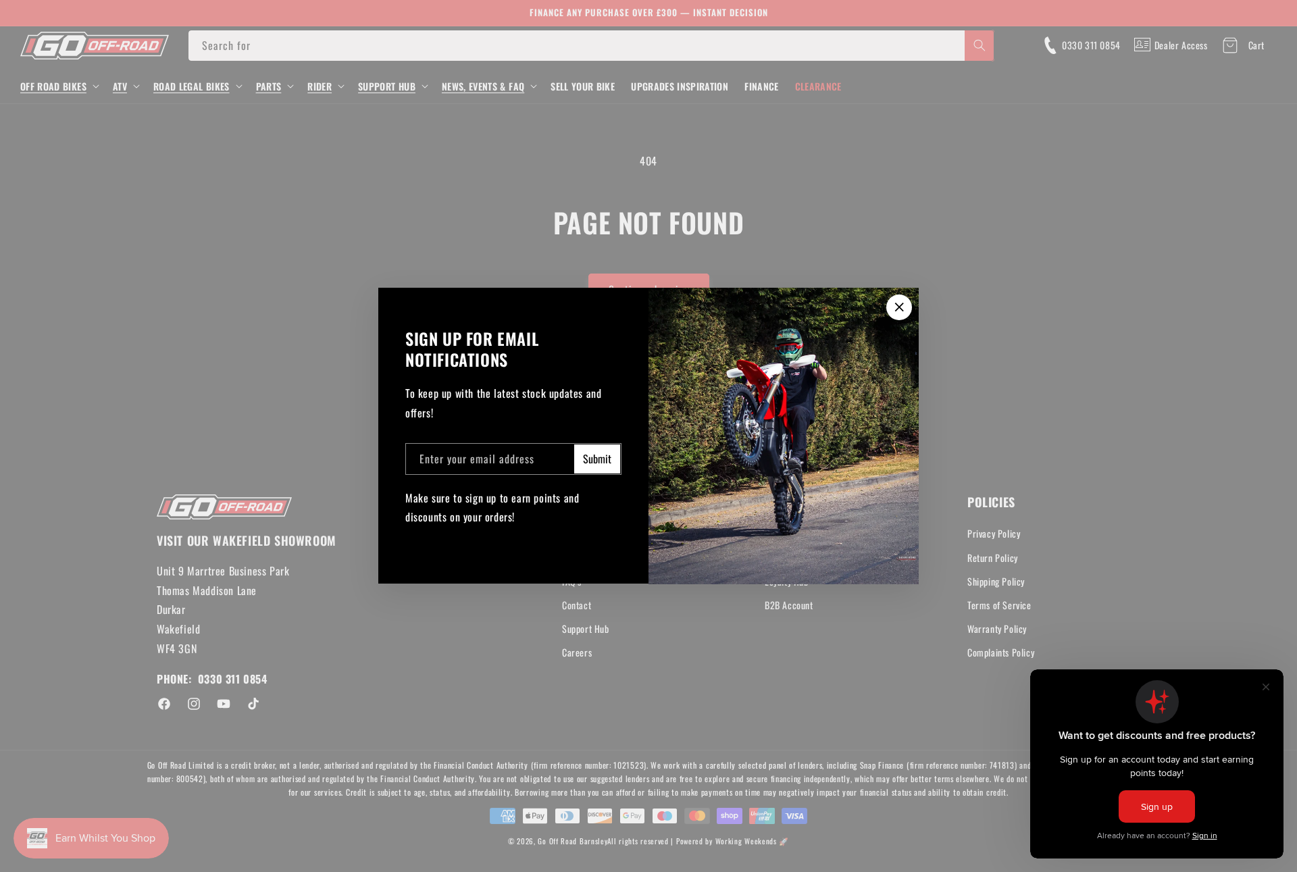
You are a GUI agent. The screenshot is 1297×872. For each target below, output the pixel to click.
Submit (597, 459)
